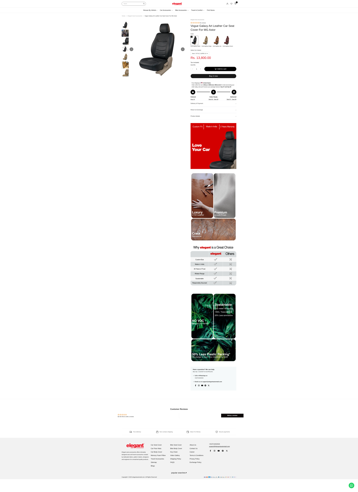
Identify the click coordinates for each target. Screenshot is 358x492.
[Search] (144, 4)
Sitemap (154, 462)
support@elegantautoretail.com (212, 381)
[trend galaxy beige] (207, 40)
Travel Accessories (157, 459)
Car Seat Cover (156, 445)
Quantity (193, 65)
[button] (195, 23)
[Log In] (227, 4)
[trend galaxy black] (195, 40)
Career (192, 452)
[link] (210, 451)
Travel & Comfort (197, 10)
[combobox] (134, 4)
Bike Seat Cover (176, 445)
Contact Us (193, 448)
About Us (193, 445)
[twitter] (226, 451)
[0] (235, 3)
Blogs (153, 466)
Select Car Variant (196, 50)
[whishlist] (231, 4)
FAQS (172, 462)
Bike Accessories (181, 10)
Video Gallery (175, 455)
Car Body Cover (156, 452)
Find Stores (211, 10)
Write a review (232, 415)
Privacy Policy (195, 459)
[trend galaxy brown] (228, 40)
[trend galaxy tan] (217, 40)
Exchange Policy (195, 462)
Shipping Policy (175, 459)
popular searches (178, 473)
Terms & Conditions (196, 455)
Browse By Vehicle (149, 10)
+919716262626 (199, 378)
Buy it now (213, 76)
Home (124, 16)
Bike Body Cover (176, 448)
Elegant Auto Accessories (135, 16)
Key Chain (174, 452)
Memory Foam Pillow (158, 455)
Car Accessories (165, 10)
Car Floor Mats (156, 448)
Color (192, 34)
